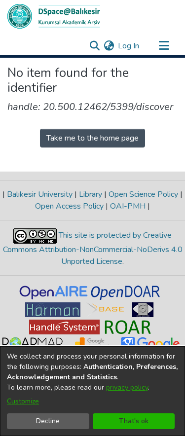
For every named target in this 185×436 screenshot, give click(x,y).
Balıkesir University (39, 194)
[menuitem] (109, 46)
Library (90, 194)
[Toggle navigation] (164, 45)
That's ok (133, 421)
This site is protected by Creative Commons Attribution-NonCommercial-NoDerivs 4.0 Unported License (93, 248)
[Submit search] (94, 46)
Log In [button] (129, 45)
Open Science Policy (143, 194)
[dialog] (92, 391)
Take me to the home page (92, 138)
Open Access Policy (70, 206)
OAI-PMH (128, 206)
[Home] (53, 16)
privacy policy (127, 387)
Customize (23, 401)
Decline (48, 421)
